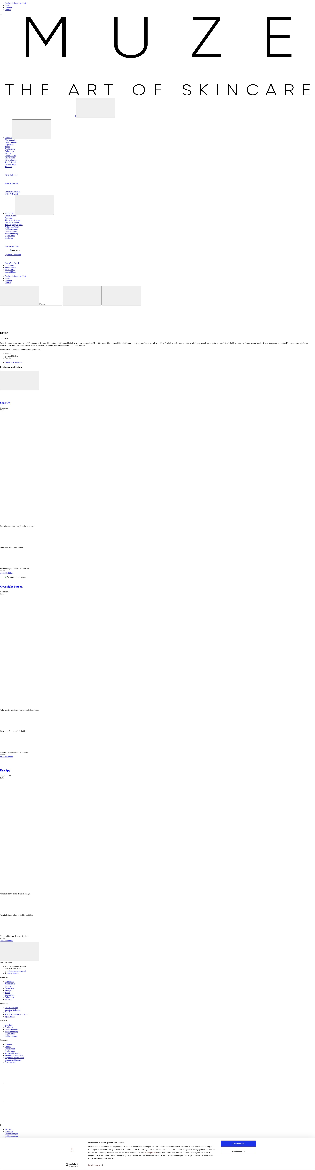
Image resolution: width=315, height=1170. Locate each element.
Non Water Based (12, 263)
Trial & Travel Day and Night (16, 1014)
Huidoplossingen (11, 1029)
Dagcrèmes (9, 982)
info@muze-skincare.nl (17, 971)
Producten (9, 1027)
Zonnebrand (9, 995)
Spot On (5, 402)
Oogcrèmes (9, 988)
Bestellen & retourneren (14, 1055)
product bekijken (6, 573)
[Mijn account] (18, 116)
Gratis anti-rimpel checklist (15, 3)
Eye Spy (5, 770)
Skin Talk (8, 1025)
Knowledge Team (12, 246)
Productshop (10, 1051)
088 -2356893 (13, 973)
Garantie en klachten (13, 1060)
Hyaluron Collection (13, 255)
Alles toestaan (238, 1144)
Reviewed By (10, 267)
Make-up (8, 999)
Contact (8, 10)
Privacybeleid (150, 1152)
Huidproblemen (11, 1036)
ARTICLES (10, 213)
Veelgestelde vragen (12, 1053)
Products (8, 138)
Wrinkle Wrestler (11, 183)
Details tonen (94, 1165)
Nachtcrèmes (10, 984)
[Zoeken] (95, 107)
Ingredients (9, 265)
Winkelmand (10, 1049)
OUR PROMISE (11, 194)
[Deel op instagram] (23, 1102)
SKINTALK (10, 270)
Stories (7, 5)
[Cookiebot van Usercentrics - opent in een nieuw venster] (72, 1165)
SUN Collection (11, 175)
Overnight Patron (11, 586)
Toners (7, 993)
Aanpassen (237, 1151)
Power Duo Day (11, 1008)
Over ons (8, 7)
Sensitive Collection (12, 192)
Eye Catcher (10, 1016)
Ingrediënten (10, 1034)
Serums (8, 986)
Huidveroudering (11, 1032)
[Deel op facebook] (23, 1083)
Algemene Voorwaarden (14, 1058)
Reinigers (8, 990)
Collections (9, 997)
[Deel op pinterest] (23, 1121)
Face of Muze (10, 272)
